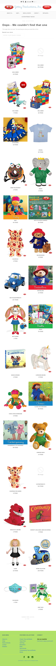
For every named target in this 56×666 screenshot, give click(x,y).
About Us (4, 639)
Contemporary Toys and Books (28, 650)
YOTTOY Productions (32, 660)
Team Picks (23, 641)
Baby (21, 646)
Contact (4, 644)
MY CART (30, 1)
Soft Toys (22, 642)
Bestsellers (22, 644)
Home (23, 21)
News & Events (6, 642)
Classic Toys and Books (26, 639)
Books (21, 652)
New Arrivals (23, 648)
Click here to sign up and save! (45, 641)
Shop (3, 641)
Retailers (4, 646)
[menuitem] (9, 13)
